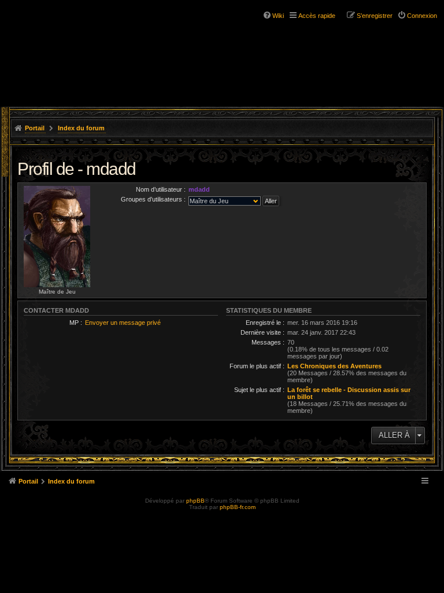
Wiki (278, 15)
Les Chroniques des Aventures (334, 366)
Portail (35, 128)
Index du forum (81, 128)
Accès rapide (316, 15)
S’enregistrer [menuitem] (375, 15)
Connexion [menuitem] (422, 15)
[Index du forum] (58, 29)
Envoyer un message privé (123, 322)
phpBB (195, 500)
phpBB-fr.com (238, 507)
